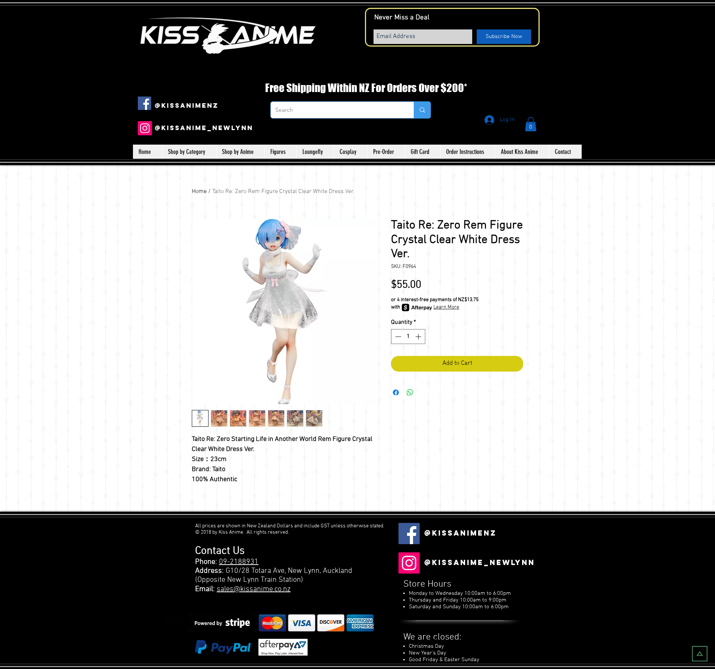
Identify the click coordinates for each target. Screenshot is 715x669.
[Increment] (419, 336)
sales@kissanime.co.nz (253, 589)
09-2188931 (238, 562)
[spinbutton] (408, 336)
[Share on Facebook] (395, 392)
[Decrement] (397, 336)
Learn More (446, 307)
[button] (531, 124)
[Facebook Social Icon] (144, 103)
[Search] (422, 110)
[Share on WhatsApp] (410, 392)
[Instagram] (145, 128)
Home (199, 191)
